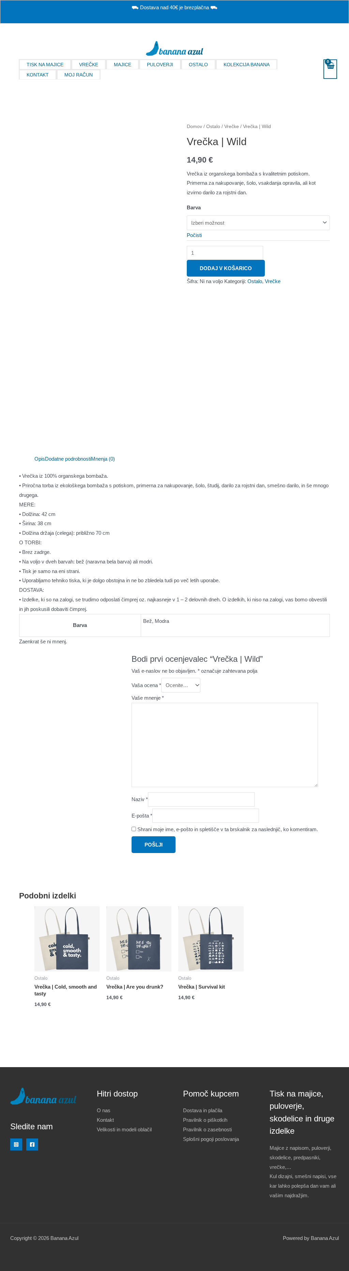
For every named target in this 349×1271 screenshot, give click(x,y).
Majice (122, 64)
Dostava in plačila (202, 1110)
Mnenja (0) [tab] (103, 459)
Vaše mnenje (148, 698)
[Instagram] (16, 1144)
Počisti (194, 235)
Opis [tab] (39, 459)
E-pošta (142, 816)
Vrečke (88, 64)
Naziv (140, 799)
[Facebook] (32, 1144)
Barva (194, 207)
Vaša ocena (146, 685)
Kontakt (38, 75)
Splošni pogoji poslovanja (211, 1139)
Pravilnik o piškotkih (205, 1120)
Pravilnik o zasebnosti (207, 1129)
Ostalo (198, 64)
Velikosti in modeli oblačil (124, 1129)
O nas (103, 1110)
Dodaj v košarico (226, 268)
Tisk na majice (45, 64)
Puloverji (160, 64)
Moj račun (78, 75)
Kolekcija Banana (247, 64)
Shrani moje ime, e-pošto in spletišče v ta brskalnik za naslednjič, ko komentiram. (227, 829)
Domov (194, 126)
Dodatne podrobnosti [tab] (68, 459)
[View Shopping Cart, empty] (330, 69)
